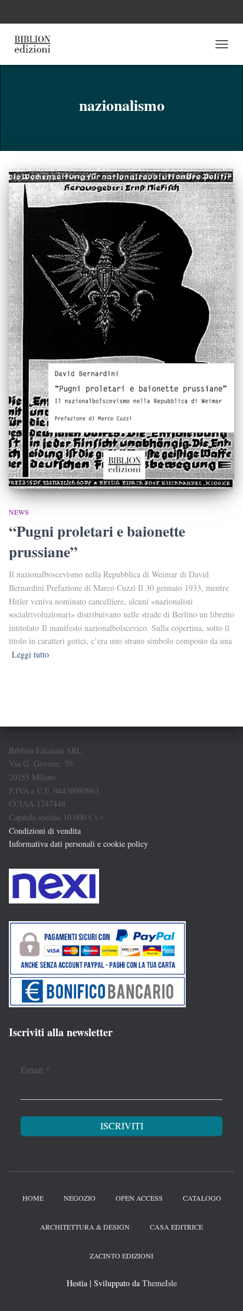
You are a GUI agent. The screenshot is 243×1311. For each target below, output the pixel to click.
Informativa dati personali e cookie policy (78, 843)
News (19, 512)
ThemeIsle (159, 1283)
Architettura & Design (85, 1226)
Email (35, 1069)
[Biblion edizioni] (37, 44)
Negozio (80, 1197)
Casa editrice (176, 1226)
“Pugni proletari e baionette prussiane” (97, 541)
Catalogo (202, 1197)
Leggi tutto (30, 654)
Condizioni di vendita (45, 830)
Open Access (139, 1197)
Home (33, 1197)
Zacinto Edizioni (121, 1255)
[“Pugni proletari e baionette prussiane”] (121, 328)
